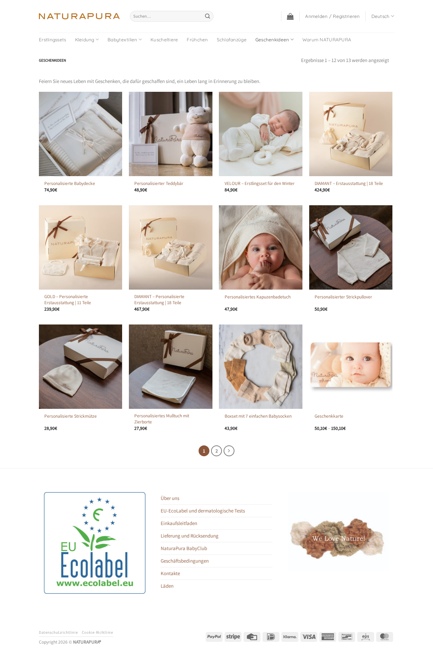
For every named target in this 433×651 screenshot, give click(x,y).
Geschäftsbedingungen (185, 561)
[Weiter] (229, 450)
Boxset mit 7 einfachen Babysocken (258, 416)
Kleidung (84, 39)
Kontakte (170, 573)
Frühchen (197, 39)
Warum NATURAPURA (326, 39)
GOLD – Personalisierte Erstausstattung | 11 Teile (67, 300)
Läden (167, 586)
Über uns (170, 498)
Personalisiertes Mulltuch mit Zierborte (161, 419)
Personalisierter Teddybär (158, 183)
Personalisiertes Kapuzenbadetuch (258, 297)
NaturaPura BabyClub (184, 548)
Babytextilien (122, 39)
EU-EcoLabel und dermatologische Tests (203, 510)
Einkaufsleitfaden (179, 523)
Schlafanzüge (232, 39)
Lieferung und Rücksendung (190, 535)
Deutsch (380, 16)
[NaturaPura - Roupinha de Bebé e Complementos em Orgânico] (79, 16)
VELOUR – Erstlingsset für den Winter (260, 183)
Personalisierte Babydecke (69, 183)
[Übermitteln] (207, 16)
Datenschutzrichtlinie (58, 632)
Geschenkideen (272, 39)
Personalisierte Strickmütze (70, 416)
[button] (290, 16)
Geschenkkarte (329, 416)
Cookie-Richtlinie (97, 632)
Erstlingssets (52, 39)
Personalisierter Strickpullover (343, 297)
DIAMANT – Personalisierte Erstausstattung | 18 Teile (159, 300)
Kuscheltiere (164, 39)
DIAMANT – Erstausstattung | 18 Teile (349, 183)
